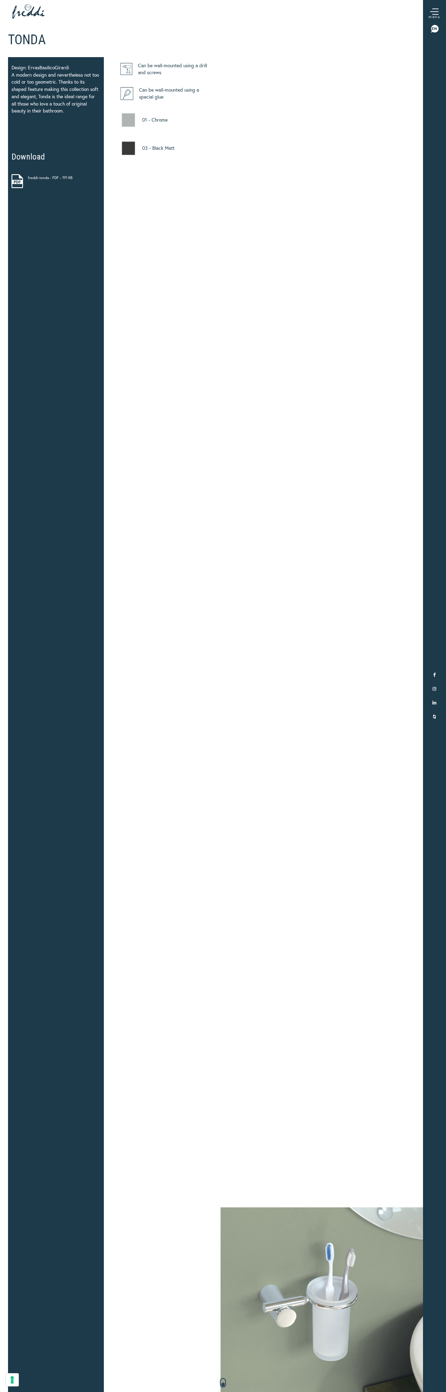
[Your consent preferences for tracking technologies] (12, 1379)
